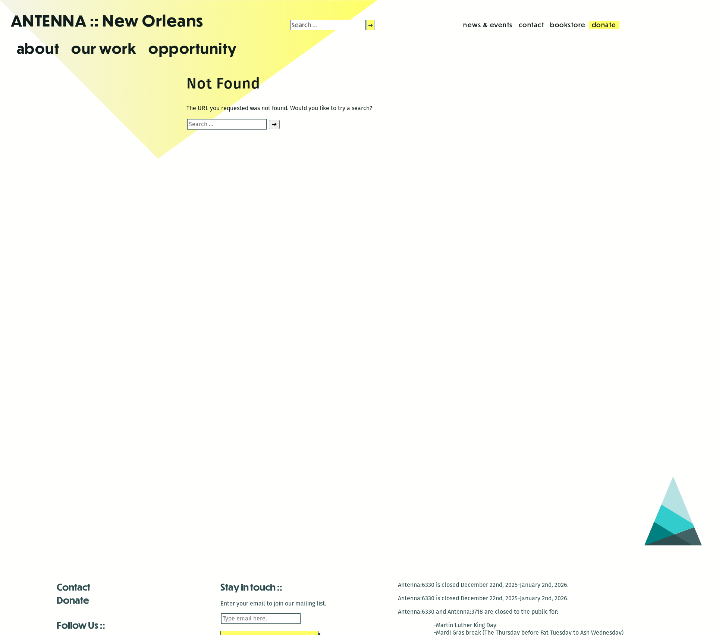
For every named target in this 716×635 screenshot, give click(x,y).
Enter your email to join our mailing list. (273, 603)
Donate (73, 600)
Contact (73, 586)
